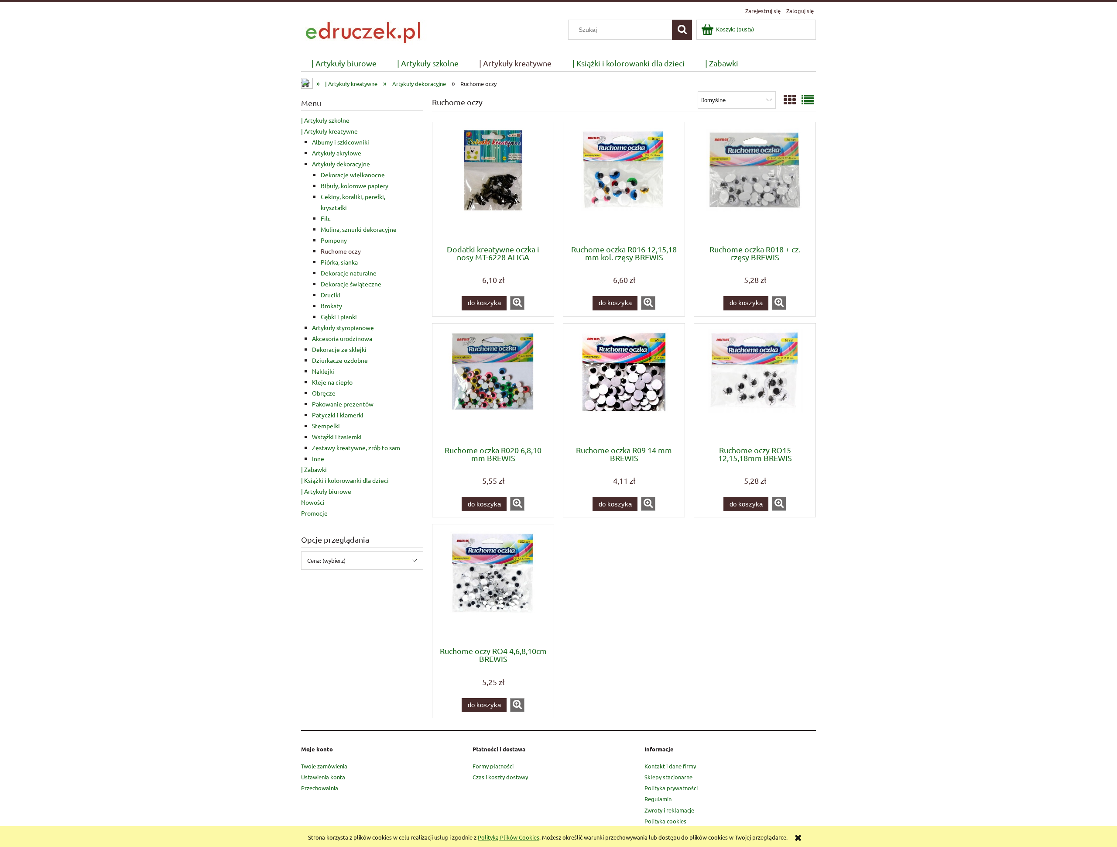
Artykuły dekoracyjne (341, 164)
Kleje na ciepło (332, 382)
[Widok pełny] (808, 100)
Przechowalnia (319, 788)
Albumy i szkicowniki (340, 142)
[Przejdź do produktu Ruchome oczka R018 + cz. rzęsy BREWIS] (755, 182)
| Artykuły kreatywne (329, 131)
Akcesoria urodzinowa (342, 338)
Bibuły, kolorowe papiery (354, 185)
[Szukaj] (682, 30)
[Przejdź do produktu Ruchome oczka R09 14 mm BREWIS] (624, 383)
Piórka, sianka (339, 262)
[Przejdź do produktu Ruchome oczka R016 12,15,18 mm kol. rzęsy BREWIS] (624, 182)
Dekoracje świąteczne (351, 284)
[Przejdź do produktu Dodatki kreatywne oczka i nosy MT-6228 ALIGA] (493, 182)
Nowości (313, 502)
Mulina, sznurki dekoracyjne (359, 229)
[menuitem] (344, 63)
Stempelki (326, 426)
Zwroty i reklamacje (669, 810)
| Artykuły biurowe (326, 491)
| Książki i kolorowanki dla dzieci (345, 480)
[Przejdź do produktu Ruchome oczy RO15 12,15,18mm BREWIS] (755, 383)
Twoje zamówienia (324, 766)
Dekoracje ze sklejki (339, 349)
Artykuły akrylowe (336, 153)
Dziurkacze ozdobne (340, 360)
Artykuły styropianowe (343, 327)
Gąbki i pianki (339, 316)
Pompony (334, 240)
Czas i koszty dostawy (500, 777)
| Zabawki (314, 469)
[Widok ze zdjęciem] (790, 100)
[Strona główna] (364, 31)
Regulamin (658, 798)
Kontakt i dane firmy (670, 766)
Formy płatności (493, 766)
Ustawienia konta (323, 777)
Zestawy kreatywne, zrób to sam (356, 447)
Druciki (330, 295)
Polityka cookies (665, 821)
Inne (318, 458)
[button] (517, 303)
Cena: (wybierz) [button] (326, 560)
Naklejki (323, 371)
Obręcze (324, 393)
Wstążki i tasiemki (337, 437)
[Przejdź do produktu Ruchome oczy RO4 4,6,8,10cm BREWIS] (493, 584)
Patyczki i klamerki (337, 415)
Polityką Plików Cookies (508, 837)
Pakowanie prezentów (342, 404)
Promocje (314, 513)
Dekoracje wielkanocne (353, 175)
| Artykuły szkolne (325, 120)
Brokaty (331, 306)
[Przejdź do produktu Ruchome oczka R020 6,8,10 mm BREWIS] (493, 383)
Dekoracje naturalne (349, 273)
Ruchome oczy (341, 251)
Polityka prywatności (671, 788)
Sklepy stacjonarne (668, 777)
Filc (326, 218)
